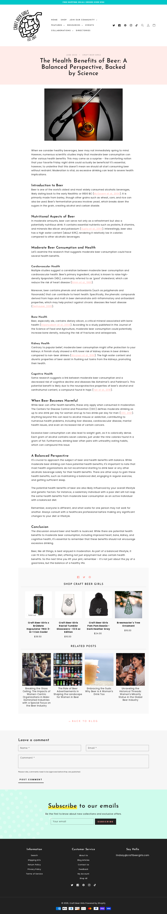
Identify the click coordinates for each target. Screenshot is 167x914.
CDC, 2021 (126, 413)
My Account (83, 873)
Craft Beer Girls (77, 903)
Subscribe (106, 821)
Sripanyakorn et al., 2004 (55, 324)
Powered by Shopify (95, 903)
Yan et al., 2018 (102, 389)
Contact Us (83, 864)
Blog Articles (83, 860)
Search (34, 855)
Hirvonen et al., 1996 (83, 355)
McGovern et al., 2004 (107, 193)
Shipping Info (34, 860)
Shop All (83, 878)
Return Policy (34, 864)
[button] (142, 25)
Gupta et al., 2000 (91, 228)
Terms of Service (34, 873)
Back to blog (85, 721)
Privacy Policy (34, 869)
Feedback (83, 869)
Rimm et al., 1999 (82, 282)
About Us (83, 855)
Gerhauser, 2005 (42, 306)
